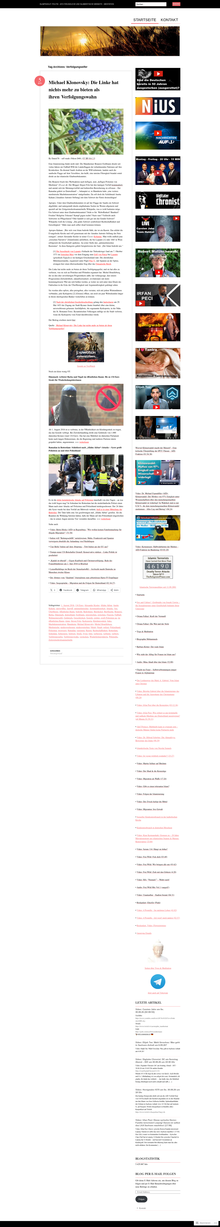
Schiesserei (62, 633)
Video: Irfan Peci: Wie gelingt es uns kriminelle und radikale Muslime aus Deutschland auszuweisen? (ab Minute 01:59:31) (157, 715)
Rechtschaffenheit (100, 630)
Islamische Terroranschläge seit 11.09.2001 (158, 587)
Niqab (99, 627)
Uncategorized (56, 653)
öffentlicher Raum (67, 611)
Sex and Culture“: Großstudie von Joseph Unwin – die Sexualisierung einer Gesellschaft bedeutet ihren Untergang (157, 605)
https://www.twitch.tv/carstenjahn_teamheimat (151, 1026)
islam (67, 621)
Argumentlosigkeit (97, 608)
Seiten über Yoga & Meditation (158, 968)
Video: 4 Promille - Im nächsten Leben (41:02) (157, 910)
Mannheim (71, 624)
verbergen (98, 633)
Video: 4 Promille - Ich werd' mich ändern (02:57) (158, 917)
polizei (106, 627)
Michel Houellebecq (103, 624)
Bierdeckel (98, 611)
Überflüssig (53, 611)
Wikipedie (113, 636)
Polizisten (53, 630)
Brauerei (118, 611)
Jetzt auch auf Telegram (158, 992)
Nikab (93, 627)
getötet (97, 617)
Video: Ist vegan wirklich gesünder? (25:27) (155, 755)
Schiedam (53, 633)
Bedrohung (88, 611)
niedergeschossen (67, 627)
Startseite (144, 20)
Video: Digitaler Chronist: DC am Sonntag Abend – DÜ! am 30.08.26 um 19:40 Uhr (156, 1060)
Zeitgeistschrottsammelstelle (60, 639)
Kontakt (169, 20)
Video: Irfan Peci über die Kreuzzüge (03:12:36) (157, 705)
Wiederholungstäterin (99, 636)
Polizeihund (115, 627)
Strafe (79, 633)
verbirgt (115, 633)
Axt (115, 608)
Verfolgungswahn (71, 636)
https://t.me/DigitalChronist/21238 (147, 1071)
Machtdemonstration (57, 624)
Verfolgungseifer (56, 636)
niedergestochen (82, 627)
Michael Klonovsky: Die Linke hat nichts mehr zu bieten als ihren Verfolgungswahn (84, 89)
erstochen (102, 614)
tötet (90, 633)
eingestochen (91, 614)
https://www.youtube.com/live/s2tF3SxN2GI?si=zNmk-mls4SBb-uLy (155, 1019)
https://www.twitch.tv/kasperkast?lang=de (150, 1112)
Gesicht (89, 617)
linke (109, 621)
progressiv (62, 630)
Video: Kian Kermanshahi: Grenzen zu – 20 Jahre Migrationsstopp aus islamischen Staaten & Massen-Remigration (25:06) (157, 838)
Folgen (141, 1199)
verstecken (84, 636)
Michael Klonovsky (85, 624)
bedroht (79, 611)
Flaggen (110, 614)
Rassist (89, 630)
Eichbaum (80, 614)
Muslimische (54, 627)
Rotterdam (113, 630)
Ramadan (72, 630)
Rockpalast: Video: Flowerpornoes (151, 925)
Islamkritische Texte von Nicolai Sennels (154, 748)
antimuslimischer (81, 608)
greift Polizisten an (109, 617)
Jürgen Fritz (76, 621)
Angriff (70, 608)
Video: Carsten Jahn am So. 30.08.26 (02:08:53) (149, 1010)
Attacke (109, 608)
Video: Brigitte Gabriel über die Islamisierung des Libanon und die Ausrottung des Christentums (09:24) (157, 694)
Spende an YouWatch (86, 366)
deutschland (70, 614)
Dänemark (59, 614)
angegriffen (61, 608)
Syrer (85, 633)
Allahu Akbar (106, 605)
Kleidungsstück (99, 621)
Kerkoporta (87, 621)
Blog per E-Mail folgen (155, 1174)
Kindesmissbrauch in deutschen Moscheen (154, 827)
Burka (51, 614)
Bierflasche (108, 611)
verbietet (106, 633)
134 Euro (79, 605)
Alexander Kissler (91, 605)
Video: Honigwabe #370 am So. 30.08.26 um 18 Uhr (157, 1091)
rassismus (81, 630)
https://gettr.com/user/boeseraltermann (148, 1031)
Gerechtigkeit (79, 617)
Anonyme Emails (144, 933)
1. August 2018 (67, 605)
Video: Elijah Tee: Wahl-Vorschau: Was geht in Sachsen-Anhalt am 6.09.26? (157, 1043)
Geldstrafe (68, 617)
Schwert (72, 633)
